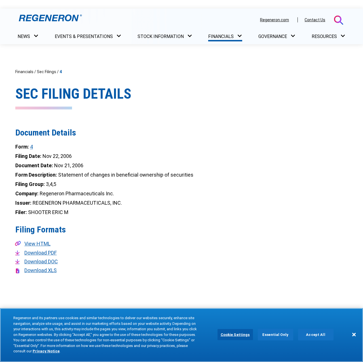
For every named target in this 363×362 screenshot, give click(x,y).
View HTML (37, 244)
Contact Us (315, 20)
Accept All (315, 335)
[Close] (354, 334)
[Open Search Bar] (338, 20)
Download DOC (41, 261)
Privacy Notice (46, 351)
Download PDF (40, 253)
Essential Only (275, 335)
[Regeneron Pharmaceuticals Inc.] (135, 19)
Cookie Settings (235, 335)
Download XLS (40, 270)
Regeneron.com (274, 20)
